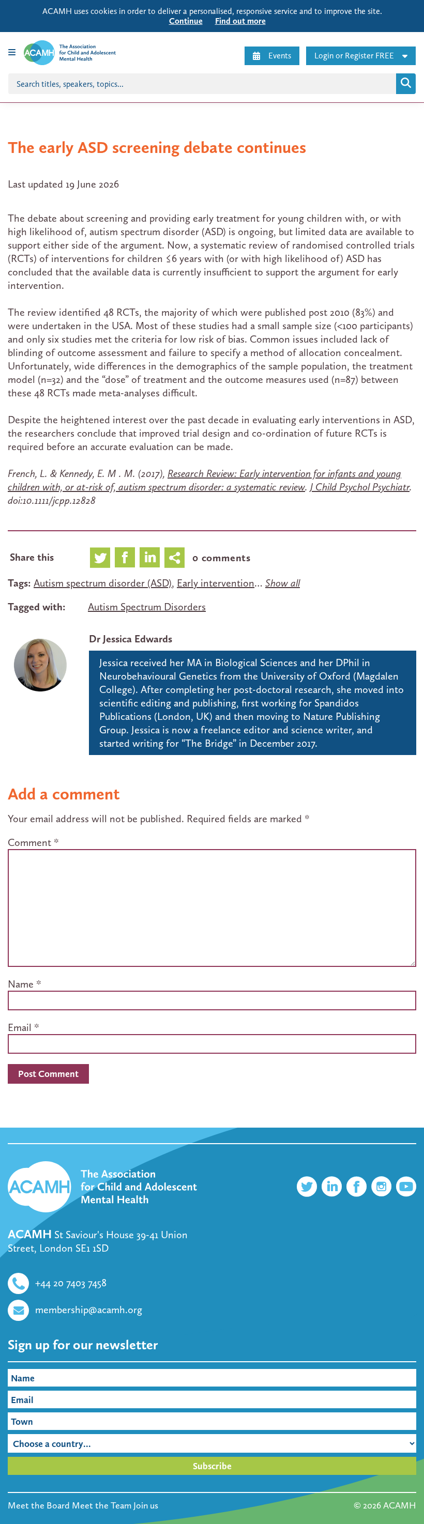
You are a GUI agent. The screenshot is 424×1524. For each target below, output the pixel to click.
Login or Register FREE (354, 55)
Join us (145, 1505)
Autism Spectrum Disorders (147, 607)
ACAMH (399, 1505)
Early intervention (215, 583)
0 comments (221, 557)
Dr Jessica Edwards (130, 639)
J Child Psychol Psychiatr (360, 487)
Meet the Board (39, 1505)
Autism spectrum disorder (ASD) (103, 583)
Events (279, 55)
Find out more (240, 21)
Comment (33, 842)
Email (20, 1027)
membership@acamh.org (88, 1309)
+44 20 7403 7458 (71, 1282)
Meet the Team (101, 1505)
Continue (186, 21)
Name (21, 984)
